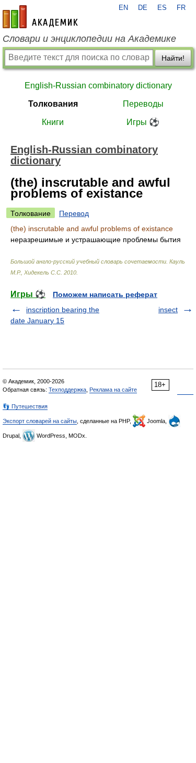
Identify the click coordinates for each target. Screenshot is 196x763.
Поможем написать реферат (105, 294)
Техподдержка (67, 389)
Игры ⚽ (142, 122)
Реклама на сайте (113, 389)
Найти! (173, 58)
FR (181, 8)
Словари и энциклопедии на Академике (89, 38)
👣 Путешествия (25, 406)
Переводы (143, 103)
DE (142, 8)
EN (123, 8)
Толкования (53, 103)
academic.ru (40, 16)
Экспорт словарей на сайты (40, 421)
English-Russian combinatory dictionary (98, 85)
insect (168, 309)
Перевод (74, 213)
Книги (53, 122)
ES (162, 8)
